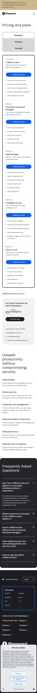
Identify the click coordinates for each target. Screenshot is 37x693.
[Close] (34, 5)
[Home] (3, 579)
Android (7, 605)
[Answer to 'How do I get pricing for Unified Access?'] (33, 555)
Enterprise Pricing (12, 579)
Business (18, 42)
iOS (6, 601)
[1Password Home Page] (9, 13)
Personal (18, 48)
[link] (18, 74)
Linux (20, 597)
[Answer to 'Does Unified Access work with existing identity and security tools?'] (33, 541)
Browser (21, 593)
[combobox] (29, 579)
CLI (20, 601)
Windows (8, 597)
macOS (7, 593)
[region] (18, 502)
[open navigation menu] (34, 13)
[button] (29, 579)
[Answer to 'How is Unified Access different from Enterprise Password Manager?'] (33, 527)
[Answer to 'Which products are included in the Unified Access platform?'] (33, 513)
